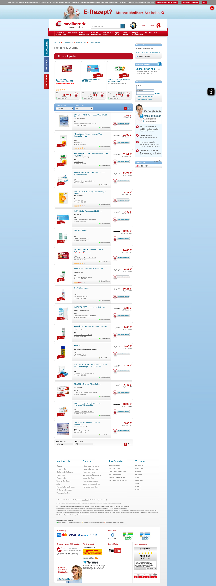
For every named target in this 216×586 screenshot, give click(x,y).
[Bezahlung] (81, 535)
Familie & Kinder (126, 33)
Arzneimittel (72, 33)
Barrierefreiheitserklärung (65, 487)
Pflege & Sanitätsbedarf (137, 33)
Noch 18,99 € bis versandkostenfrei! (148, 52)
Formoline (138, 480)
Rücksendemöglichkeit (91, 466)
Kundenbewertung (115, 474)
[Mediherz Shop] (72, 24)
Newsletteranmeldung (90, 487)
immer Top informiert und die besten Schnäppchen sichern (150, 144)
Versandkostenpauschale (83, 514)
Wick (137, 483)
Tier (155, 33)
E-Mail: (138, 85)
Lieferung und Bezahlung (92, 475)
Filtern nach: (79, 106)
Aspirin (137, 477)
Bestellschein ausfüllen (91, 484)
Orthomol (138, 474)
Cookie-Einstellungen (64, 490)
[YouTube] (115, 551)
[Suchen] (122, 26)
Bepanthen (139, 468)
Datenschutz (61, 478)
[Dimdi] (128, 536)
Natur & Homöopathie (84, 33)
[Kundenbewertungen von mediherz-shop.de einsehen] (145, 559)
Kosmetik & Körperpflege (96, 33)
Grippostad (139, 465)
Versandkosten (88, 478)
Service (87, 461)
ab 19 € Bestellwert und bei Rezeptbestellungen (149, 129)
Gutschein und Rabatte (117, 471)
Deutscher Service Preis (118, 480)
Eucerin (138, 486)
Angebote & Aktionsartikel (61, 33)
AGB (58, 484)
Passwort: (139, 90)
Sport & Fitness (118, 33)
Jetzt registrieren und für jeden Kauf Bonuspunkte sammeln (150, 153)
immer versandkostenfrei (148, 136)
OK (204, 2)
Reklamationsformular (91, 469)
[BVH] (112, 536)
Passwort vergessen (90, 481)
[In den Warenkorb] (75, 95)
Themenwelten (61, 469)
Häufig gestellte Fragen (64, 472)
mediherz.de (63, 461)
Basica (137, 489)
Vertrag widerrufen (63, 493)
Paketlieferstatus (89, 472)
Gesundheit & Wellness (108, 33)
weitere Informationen (190, 2)
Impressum (60, 475)
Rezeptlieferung (114, 465)
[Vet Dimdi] (145, 536)
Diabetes (148, 33)
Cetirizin (138, 471)
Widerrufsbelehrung (63, 481)
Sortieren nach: (61, 106)
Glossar (59, 466)
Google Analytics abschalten (167, 2)
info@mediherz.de (150, 121)
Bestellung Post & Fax (117, 477)
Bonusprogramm (115, 468)
